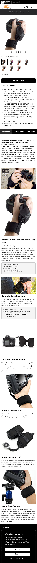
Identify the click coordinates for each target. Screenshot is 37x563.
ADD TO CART (18, 80)
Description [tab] (6, 131)
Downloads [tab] (31, 131)
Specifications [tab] (19, 131)
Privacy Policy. (10, 544)
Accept (17, 549)
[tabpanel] (18, 328)
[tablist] (18, 131)
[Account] (27, 7)
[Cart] (31, 7)
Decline (17, 554)
